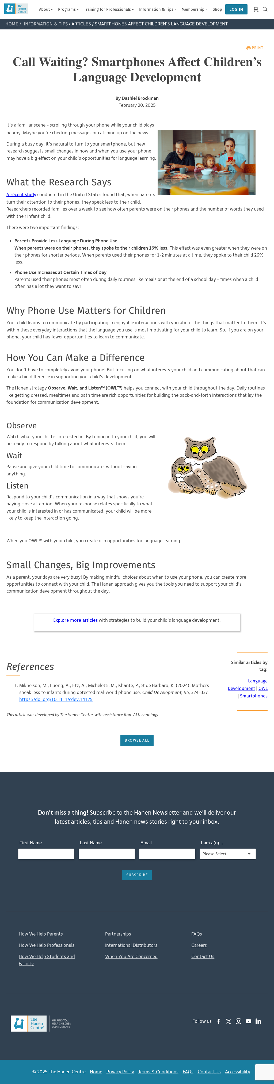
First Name (31, 842)
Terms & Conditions (158, 1072)
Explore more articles (75, 620)
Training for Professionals (107, 9)
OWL (263, 688)
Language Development (248, 685)
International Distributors (131, 945)
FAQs (196, 934)
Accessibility (237, 1072)
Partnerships (118, 934)
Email (146, 842)
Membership (193, 9)
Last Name (91, 842)
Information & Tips (156, 9)
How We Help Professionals (46, 945)
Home (11, 24)
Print (257, 48)
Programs (67, 9)
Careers (199, 945)
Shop (217, 9)
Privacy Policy (120, 1072)
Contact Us (202, 956)
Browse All (137, 740)
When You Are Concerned (131, 956)
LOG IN (236, 9)
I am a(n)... (212, 842)
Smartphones (254, 696)
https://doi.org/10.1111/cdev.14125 (56, 699)
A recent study (21, 195)
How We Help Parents (41, 934)
